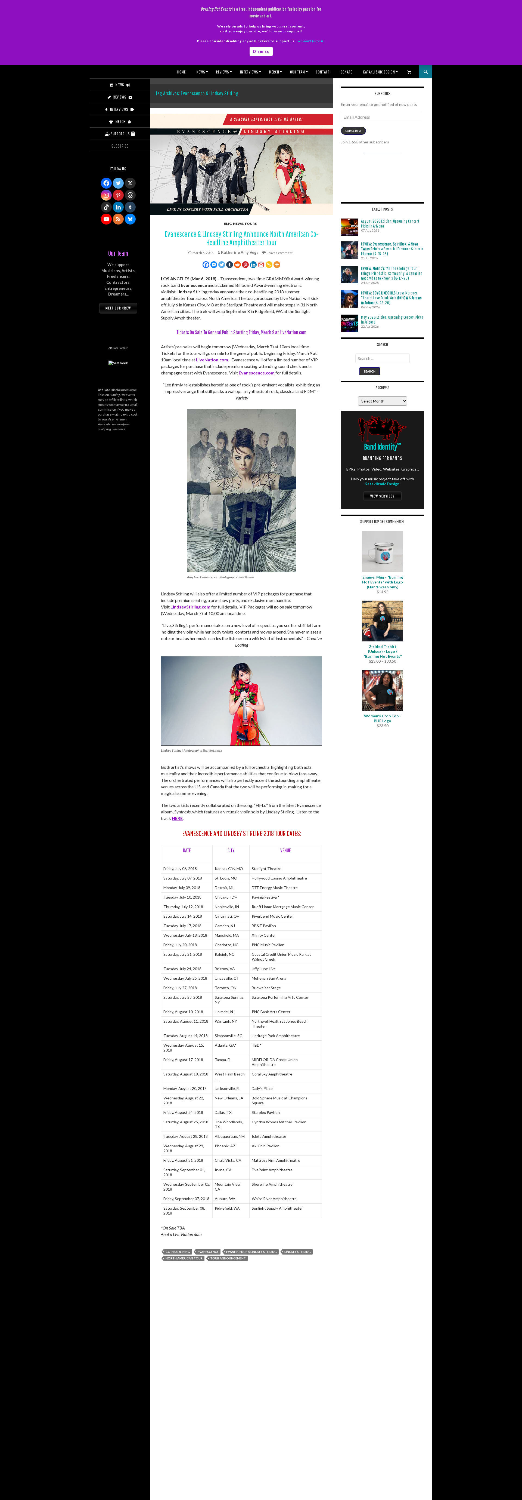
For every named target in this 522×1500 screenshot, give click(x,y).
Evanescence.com (257, 372)
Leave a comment (280, 253)
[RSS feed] (118, 219)
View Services (382, 496)
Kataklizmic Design (379, 71)
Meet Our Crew (118, 308)
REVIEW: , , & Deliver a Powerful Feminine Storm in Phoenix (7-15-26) (392, 248)
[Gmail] (261, 264)
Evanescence (208, 1251)
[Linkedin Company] (118, 207)
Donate (346, 71)
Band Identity (382, 446)
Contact (323, 71)
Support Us (120, 133)
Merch (274, 71)
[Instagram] (106, 195)
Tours (250, 224)
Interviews (249, 71)
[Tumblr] (229, 264)
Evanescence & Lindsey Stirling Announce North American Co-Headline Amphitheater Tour (241, 238)
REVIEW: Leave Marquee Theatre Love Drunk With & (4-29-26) (391, 297)
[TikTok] (106, 207)
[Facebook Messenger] (213, 264)
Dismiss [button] (261, 51)
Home (181, 71)
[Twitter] (221, 264)
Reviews (222, 71)
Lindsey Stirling (297, 1251)
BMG (228, 224)
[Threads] (130, 195)
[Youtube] (106, 219)
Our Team (297, 71)
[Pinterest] (245, 264)
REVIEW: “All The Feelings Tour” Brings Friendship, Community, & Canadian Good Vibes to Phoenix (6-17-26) (391, 273)
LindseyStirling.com (190, 606)
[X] (130, 183)
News (201, 71)
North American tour (184, 1258)
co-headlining (178, 1251)
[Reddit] (237, 264)
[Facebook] (206, 264)
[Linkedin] (253, 264)
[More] (277, 264)
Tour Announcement (228, 1258)
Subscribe (353, 131)
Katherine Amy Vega (240, 252)
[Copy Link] (269, 264)
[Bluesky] (130, 219)
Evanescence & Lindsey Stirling (251, 1251)
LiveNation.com (212, 359)
